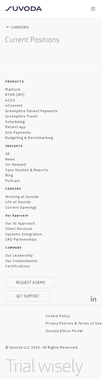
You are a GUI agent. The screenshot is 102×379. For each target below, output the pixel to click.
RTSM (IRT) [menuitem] (15, 95)
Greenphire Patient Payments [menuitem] (31, 111)
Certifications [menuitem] (17, 266)
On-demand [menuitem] (15, 164)
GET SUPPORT (27, 296)
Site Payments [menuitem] (18, 132)
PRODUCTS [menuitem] (14, 81)
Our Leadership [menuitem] (19, 255)
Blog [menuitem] (9, 175)
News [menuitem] (10, 159)
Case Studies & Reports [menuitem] (26, 170)
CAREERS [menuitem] (13, 189)
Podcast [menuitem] (12, 180)
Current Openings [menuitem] (21, 207)
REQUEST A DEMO (31, 282)
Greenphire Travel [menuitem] (21, 116)
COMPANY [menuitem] (13, 248)
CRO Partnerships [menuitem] (21, 239)
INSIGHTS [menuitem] (13, 146)
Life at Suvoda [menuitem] (18, 202)
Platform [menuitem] (13, 89)
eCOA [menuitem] (10, 100)
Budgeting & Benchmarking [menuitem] (29, 138)
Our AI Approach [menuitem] (20, 223)
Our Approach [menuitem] (17, 215)
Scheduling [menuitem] (15, 122)
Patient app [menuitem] (15, 127)
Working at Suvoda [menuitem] (22, 196)
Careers (19, 27)
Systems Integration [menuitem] (23, 234)
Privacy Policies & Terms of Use (74, 323)
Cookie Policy (58, 316)
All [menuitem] (7, 153)
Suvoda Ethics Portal (64, 331)
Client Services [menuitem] (18, 228)
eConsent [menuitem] (13, 105)
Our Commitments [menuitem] (21, 261)
